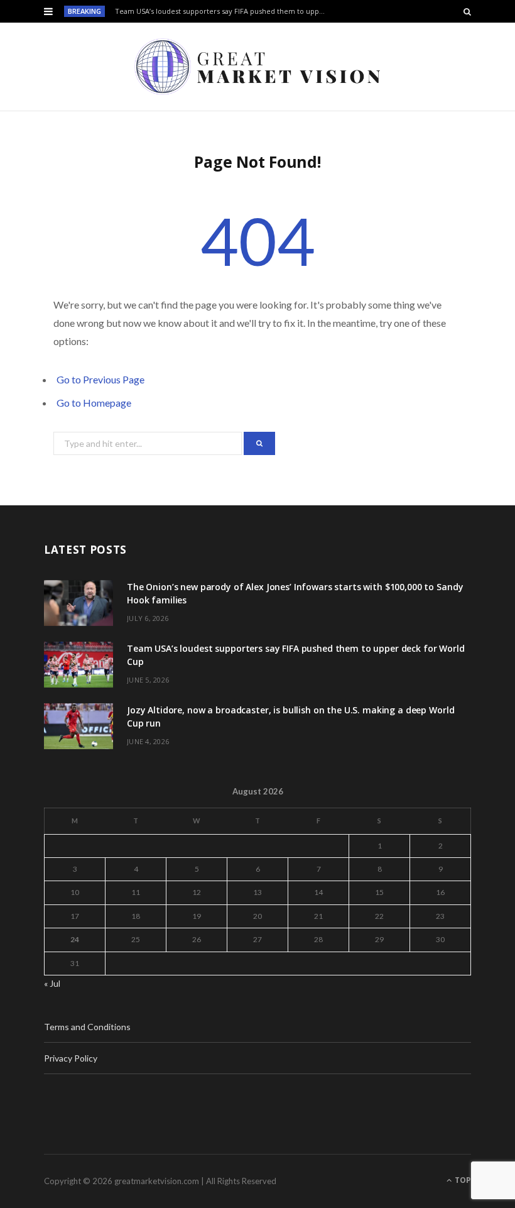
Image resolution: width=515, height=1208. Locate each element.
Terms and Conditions (87, 1026)
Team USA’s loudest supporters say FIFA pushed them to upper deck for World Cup (224, 11)
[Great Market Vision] (257, 66)
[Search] (467, 11)
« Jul (52, 983)
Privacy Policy (70, 1058)
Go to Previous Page (100, 379)
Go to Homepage (94, 403)
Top (462, 1180)
